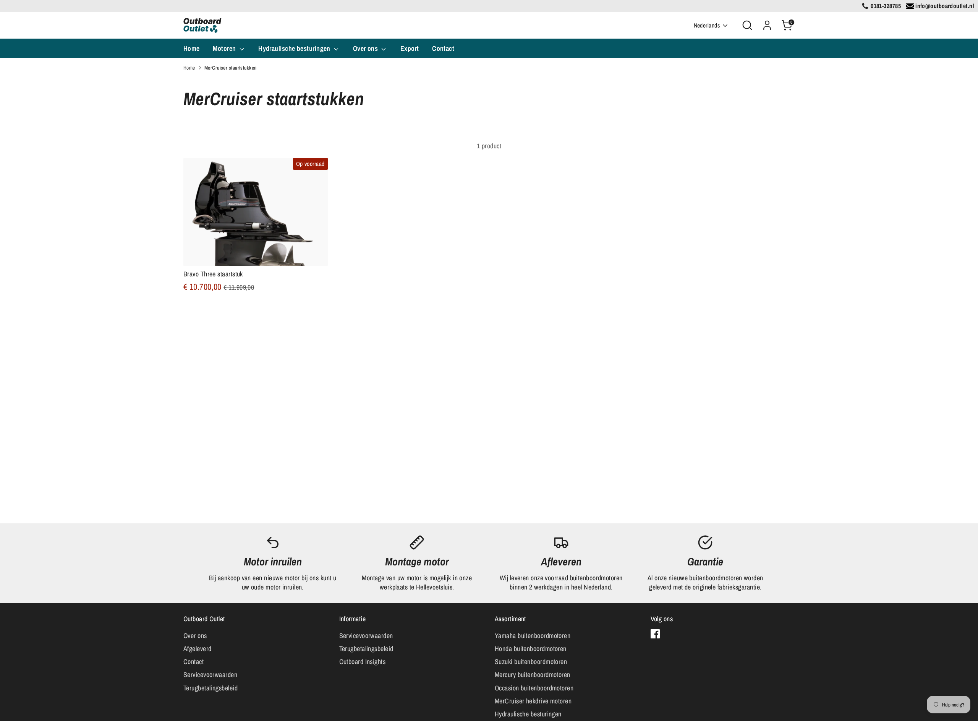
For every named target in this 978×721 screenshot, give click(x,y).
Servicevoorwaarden (210, 674)
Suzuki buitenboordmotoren (531, 661)
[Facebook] (655, 633)
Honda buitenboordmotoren (531, 648)
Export (409, 48)
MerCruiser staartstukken (230, 68)
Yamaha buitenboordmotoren (532, 635)
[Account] (767, 25)
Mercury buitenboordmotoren (532, 674)
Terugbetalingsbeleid (210, 688)
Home (191, 48)
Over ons (366, 48)
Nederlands (707, 25)
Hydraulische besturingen (295, 48)
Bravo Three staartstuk (213, 274)
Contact (443, 48)
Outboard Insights (362, 661)
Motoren (225, 48)
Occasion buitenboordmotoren (534, 688)
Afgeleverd (197, 648)
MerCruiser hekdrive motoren (533, 701)
